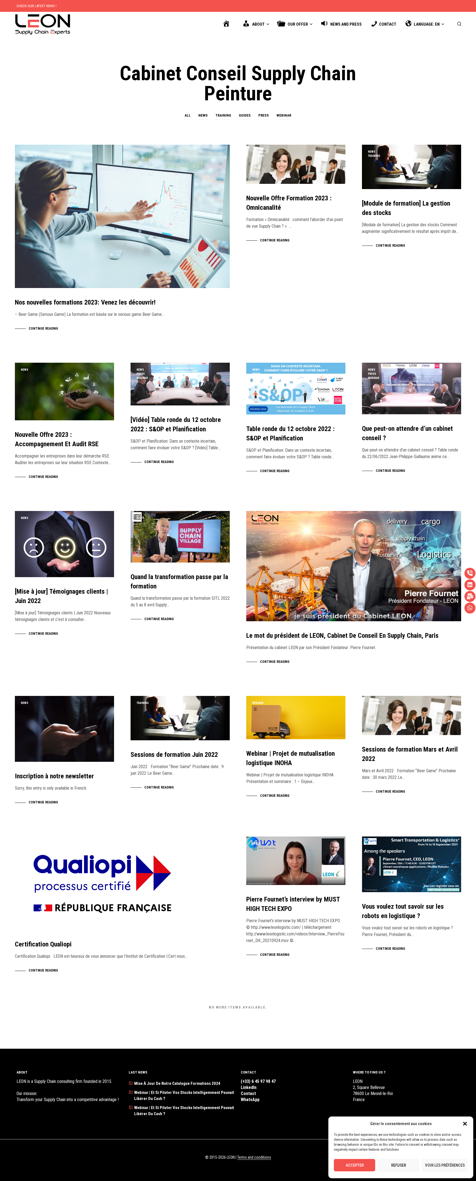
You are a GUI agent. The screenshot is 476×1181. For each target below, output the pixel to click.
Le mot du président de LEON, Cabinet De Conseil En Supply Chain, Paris (342, 635)
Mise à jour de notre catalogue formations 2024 (177, 1083)
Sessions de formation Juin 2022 (174, 754)
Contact (248, 1093)
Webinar (284, 115)
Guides (245, 115)
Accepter (355, 1165)
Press (263, 115)
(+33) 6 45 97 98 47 (258, 1081)
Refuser (398, 1165)
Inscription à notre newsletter (54, 776)
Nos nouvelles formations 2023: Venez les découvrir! (85, 302)
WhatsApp (250, 1099)
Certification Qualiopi (43, 944)
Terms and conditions (254, 1157)
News (203, 115)
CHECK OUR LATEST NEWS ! (36, 6)
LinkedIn (248, 1087)
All (188, 115)
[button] (465, 1123)
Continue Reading (43, 328)
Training (223, 115)
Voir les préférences (445, 1165)
